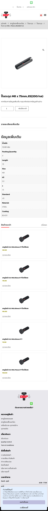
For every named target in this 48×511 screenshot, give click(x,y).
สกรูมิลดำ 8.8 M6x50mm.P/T (12, 339)
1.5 (3, 189)
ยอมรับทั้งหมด (24, 502)
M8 (3, 172)
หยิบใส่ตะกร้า (22, 108)
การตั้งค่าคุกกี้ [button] (24, 507)
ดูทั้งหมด (44, 225)
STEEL (4, 206)
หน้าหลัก (3, 23)
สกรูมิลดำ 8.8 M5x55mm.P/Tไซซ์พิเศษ (15, 278)
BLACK (4, 215)
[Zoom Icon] (43, 50)
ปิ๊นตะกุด (30, 23)
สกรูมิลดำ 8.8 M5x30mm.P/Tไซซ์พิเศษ (15, 308)
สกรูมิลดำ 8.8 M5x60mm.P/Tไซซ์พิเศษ (15, 247)
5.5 (3, 181)
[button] (45, 15)
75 (3, 164)
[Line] (31, 2)
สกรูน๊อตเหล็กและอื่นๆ (17, 23)
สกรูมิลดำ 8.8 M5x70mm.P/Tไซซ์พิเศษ (15, 370)
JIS (3, 198)
